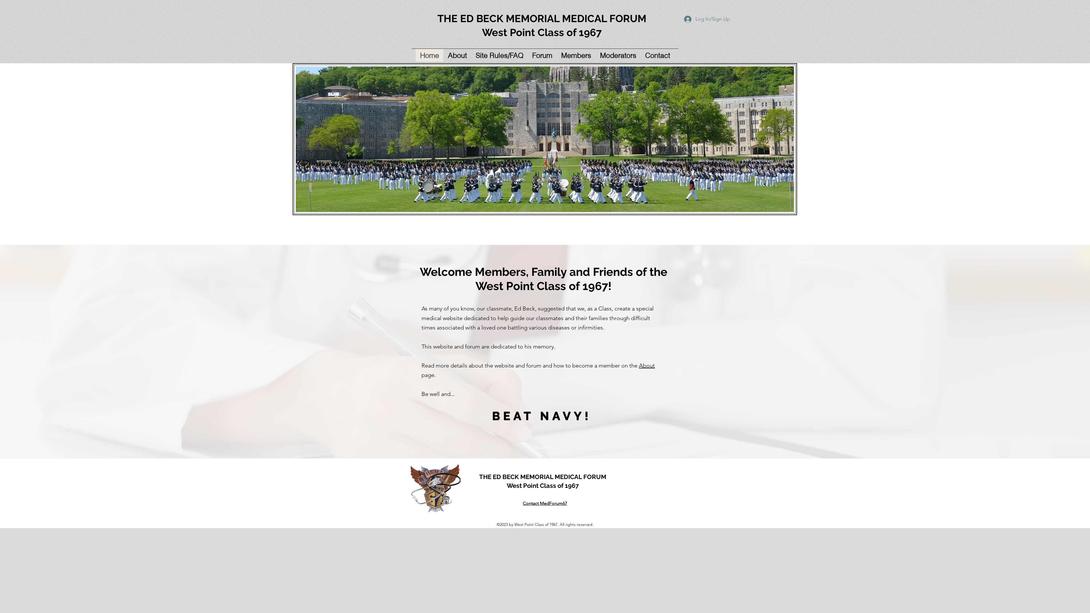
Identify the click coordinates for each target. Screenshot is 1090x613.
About (647, 365)
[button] (499, 55)
